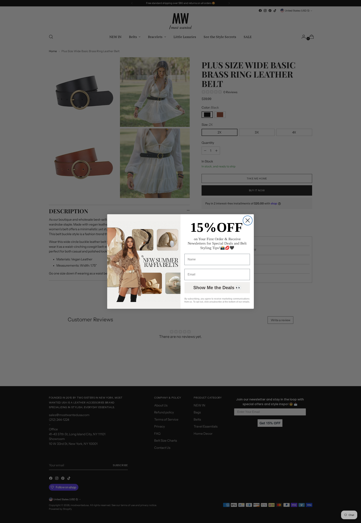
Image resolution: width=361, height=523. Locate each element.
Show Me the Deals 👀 (217, 287)
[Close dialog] (247, 220)
